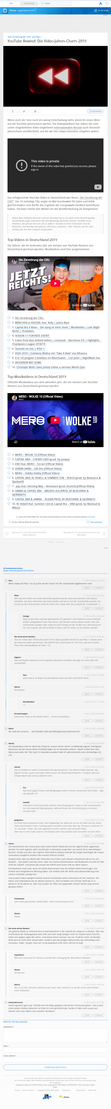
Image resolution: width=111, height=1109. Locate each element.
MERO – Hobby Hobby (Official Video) (37, 473)
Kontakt (107, 3)
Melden (87, 587)
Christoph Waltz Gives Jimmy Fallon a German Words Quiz (50, 367)
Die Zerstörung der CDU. (30, 318)
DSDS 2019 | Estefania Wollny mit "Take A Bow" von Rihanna (51, 353)
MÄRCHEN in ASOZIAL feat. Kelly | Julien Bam (42, 322)
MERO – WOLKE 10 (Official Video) (35, 454)
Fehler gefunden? (96, 522)
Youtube (60, 542)
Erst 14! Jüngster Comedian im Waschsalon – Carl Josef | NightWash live (58, 358)
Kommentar (8, 1026)
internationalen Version (68, 127)
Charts (51, 542)
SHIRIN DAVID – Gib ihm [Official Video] (38, 468)
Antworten (98, 587)
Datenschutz (80, 1090)
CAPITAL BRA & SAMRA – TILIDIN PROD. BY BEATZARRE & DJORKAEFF (55, 499)
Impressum (66, 1090)
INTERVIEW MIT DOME (28, 362)
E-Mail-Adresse (9, 1055)
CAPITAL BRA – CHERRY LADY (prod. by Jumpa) (42, 459)
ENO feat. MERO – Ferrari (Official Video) (39, 464)
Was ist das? (91, 517)
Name (6, 1045)
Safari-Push (92, 1090)
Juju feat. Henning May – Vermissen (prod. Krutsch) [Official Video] (55, 486)
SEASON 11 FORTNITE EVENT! (32, 335)
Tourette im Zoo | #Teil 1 (30, 348)
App (101, 3)
